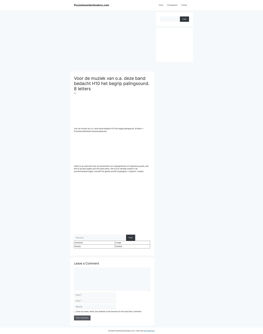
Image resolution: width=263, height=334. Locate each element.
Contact (184, 5)
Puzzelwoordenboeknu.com (91, 5)
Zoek (131, 238)
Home (161, 5)
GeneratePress (149, 331)
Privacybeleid (172, 5)
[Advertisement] (112, 26)
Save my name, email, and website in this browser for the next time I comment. (109, 311)
